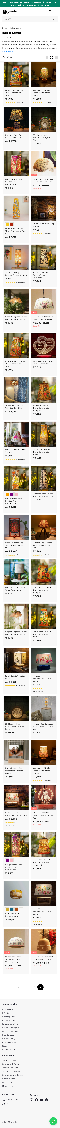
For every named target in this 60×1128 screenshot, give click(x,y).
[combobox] (30, 19)
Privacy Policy (8, 1079)
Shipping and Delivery (11, 1071)
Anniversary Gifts (9, 1020)
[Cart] (50, 12)
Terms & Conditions (10, 1068)
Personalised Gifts (10, 1031)
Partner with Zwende (11, 1064)
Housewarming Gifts (11, 1028)
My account (7, 1086)
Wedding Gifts (8, 1017)
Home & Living (8, 1039)
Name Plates (8, 1009)
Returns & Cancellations (12, 1075)
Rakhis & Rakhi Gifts (11, 1049)
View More (8, 51)
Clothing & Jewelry (10, 1042)
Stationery (6, 1046)
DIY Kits (5, 1013)
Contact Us (7, 1082)
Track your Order (9, 1060)
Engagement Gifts (10, 1024)
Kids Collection (8, 1035)
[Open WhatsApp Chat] (53, 1121)
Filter (9, 57)
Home (4, 28)
